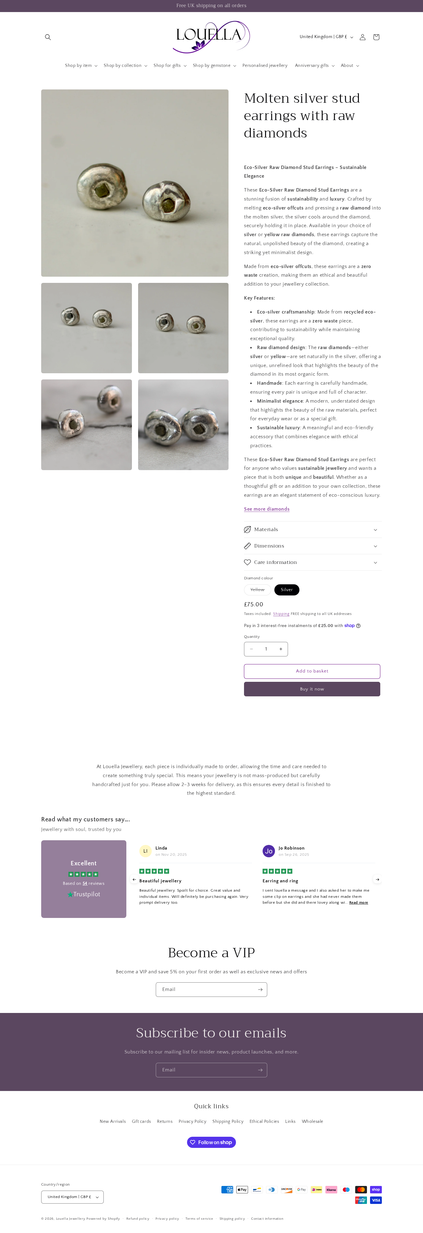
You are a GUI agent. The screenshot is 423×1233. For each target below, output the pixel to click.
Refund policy (138, 1219)
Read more (358, 903)
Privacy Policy (192, 1121)
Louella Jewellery (70, 1219)
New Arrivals (113, 1121)
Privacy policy (167, 1219)
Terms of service (199, 1219)
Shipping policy (232, 1219)
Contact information (267, 1219)
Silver (287, 589)
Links (290, 1121)
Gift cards (141, 1121)
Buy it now (312, 689)
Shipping (281, 614)
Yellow (261, 591)
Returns (164, 1121)
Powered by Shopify (103, 1219)
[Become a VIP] (260, 989)
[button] (48, 37)
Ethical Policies (264, 1121)
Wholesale (312, 1121)
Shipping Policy (227, 1121)
